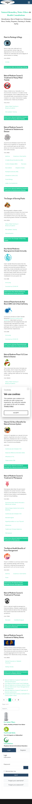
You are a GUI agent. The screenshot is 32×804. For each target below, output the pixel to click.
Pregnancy (14, 21)
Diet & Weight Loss (17, 19)
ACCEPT (16, 412)
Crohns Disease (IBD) (11, 164)
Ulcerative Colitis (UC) (11, 175)
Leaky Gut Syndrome (11, 183)
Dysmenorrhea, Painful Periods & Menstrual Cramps (14, 503)
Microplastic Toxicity (11, 112)
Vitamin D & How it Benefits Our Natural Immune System (15, 423)
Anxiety (7, 62)
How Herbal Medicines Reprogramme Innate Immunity (15, 249)
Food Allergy (9, 179)
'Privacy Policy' (9, 406)
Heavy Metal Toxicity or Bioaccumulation (11, 107)
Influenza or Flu (9, 456)
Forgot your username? (16, 780)
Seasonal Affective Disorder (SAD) (15, 452)
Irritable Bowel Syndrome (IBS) (14, 160)
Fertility (8, 21)
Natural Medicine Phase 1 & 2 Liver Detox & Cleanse (16, 355)
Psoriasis (23, 164)
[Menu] (29, 2)
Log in (16, 775)
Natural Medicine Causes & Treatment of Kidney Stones (14, 636)
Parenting (21, 21)
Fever (6, 577)
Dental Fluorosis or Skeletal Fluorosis (13, 662)
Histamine (8, 525)
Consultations (8, 743)
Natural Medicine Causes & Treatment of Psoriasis (13, 594)
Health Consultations (16, 15)
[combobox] (10, 708)
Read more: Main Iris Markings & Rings (15, 67)
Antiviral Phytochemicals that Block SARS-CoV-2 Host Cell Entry (16, 302)
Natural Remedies (8, 12)
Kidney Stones (9, 666)
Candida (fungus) (19, 620)
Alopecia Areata (20, 168)
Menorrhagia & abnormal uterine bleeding (14, 509)
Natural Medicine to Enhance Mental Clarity (17, 685)
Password (7, 764)
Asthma (7, 156)
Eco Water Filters (9, 722)
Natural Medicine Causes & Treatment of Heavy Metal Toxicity (13, 77)
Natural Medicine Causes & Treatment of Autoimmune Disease (13, 129)
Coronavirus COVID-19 (11, 286)
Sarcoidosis (8, 168)
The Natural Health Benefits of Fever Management (14, 549)
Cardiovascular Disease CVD (13, 449)
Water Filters (23, 12)
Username (7, 757)
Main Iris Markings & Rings (13, 37)
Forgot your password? (16, 785)
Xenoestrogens (9, 517)
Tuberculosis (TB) (10, 460)
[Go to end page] (18, 699)
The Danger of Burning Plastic (14, 198)
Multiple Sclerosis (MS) (11, 171)
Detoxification (5, 19)
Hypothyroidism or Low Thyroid (14, 521)
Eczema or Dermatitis (19, 156)
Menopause (8, 533)
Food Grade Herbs (9, 733)
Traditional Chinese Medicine (13, 529)
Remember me (11, 771)
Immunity (8, 282)
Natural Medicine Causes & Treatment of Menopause (13, 476)
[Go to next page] (15, 699)
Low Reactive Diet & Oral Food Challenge (16, 683)
